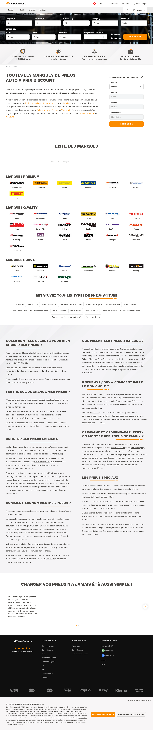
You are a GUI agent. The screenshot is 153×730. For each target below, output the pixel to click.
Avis (43, 654)
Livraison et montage (37, 10)
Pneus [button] (10, 10)
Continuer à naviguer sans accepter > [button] (139, 700)
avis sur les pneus (42, 461)
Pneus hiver (33, 304)
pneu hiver (50, 558)
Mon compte (141, 3)
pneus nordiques (123, 516)
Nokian (55, 110)
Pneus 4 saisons (49, 304)
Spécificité (62, 32)
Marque (9, 32)
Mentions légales (48, 661)
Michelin (29, 103)
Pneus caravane (113, 304)
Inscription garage (49, 658)
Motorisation (116, 112)
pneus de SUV (129, 401)
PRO (102, 3)
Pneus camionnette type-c (70, 304)
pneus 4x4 (94, 412)
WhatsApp (109, 650)
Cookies (45, 677)
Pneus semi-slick (93, 317)
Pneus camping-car (94, 304)
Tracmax (90, 113)
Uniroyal (47, 110)
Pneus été (20, 304)
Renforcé (117, 38)
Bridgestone (48, 103)
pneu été (65, 555)
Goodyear (67, 103)
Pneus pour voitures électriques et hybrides (121, 310)
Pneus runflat (75, 310)
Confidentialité (47, 673)
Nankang (10, 116)
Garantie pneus (48, 646)
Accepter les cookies (103, 714)
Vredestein (66, 110)
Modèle (114, 102)
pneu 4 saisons (121, 349)
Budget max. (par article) (94, 32)
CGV (43, 665)
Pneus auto (76, 646)
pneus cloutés (92, 534)
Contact (125, 3)
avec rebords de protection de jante (124, 489)
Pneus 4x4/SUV (91, 310)
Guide (22, 10)
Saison (34, 32)
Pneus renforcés (59, 310)
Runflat (117, 34)
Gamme (114, 92)
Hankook (38, 103)
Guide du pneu (47, 650)
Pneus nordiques (19, 310)
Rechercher (135, 37)
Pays (43, 669)
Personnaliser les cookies (131, 714)
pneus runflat (91, 489)
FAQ (103, 664)
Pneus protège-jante (39, 310)
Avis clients (113, 3)
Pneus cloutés (130, 304)
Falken (40, 110)
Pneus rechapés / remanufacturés (67, 317)
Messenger (109, 656)
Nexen (82, 113)
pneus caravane (118, 447)
